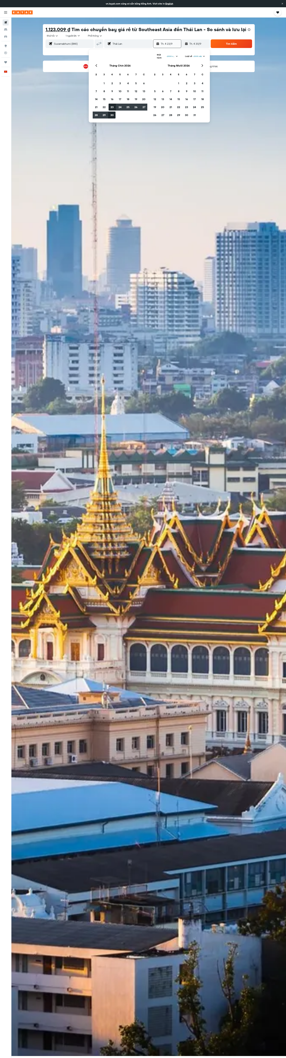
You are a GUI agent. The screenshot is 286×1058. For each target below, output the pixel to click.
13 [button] (144, 91)
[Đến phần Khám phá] (5, 46)
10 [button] (120, 91)
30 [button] (112, 115)
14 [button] (96, 99)
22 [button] (104, 107)
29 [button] (104, 115)
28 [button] (96, 115)
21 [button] (96, 107)
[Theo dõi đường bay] (5, 52)
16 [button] (112, 99)
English (169, 3)
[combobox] (53, 35)
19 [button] (136, 99)
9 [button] (112, 91)
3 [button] (120, 83)
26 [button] (135, 107)
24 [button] (120, 107)
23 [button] (112, 107)
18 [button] (128, 99)
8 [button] (104, 91)
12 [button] (136, 91)
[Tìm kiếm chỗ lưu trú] (5, 29)
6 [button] (144, 83)
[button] (282, 3)
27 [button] (144, 107)
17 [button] (120, 99)
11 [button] (128, 91)
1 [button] (104, 83)
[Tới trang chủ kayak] (22, 12)
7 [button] (96, 91)
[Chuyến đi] (5, 62)
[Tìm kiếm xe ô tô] (5, 36)
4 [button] (128, 83)
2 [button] (112, 83)
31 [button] (194, 115)
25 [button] (127, 107)
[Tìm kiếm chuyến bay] (5, 22)
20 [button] (143, 99)
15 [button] (104, 99)
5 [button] (136, 83)
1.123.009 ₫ (58, 29)
